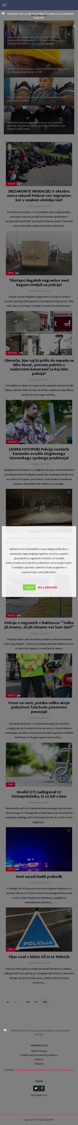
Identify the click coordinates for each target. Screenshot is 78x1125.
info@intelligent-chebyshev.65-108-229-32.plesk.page (43, 1070)
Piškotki (39, 1064)
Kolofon (38, 1059)
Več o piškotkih (47, 587)
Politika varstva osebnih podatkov (39, 1055)
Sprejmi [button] (29, 587)
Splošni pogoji (39, 1051)
